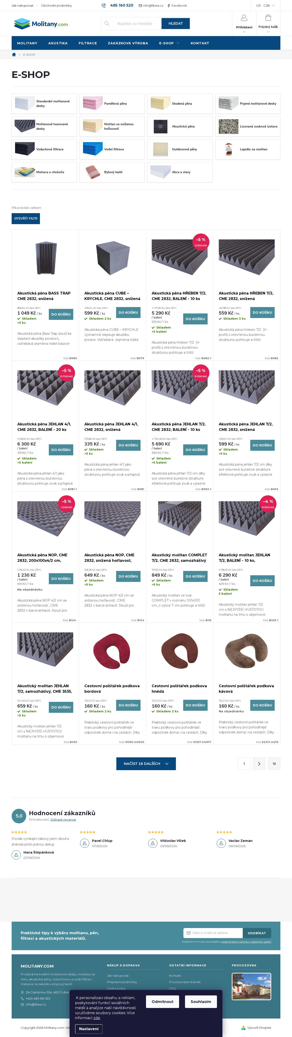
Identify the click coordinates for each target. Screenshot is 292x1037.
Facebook (179, 5)
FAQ (172, 988)
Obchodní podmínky (56, 5)
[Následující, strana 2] (259, 763)
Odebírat (257, 933)
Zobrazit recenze (63, 819)
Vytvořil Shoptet (259, 1027)
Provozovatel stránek (185, 982)
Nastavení (89, 1029)
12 (274, 763)
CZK (266, 5)
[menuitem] (27, 43)
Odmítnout (162, 1002)
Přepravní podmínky (122, 982)
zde (96, 1018)
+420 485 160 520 (38, 998)
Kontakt (175, 975)
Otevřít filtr (25, 218)
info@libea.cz (153, 5)
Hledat (176, 23)
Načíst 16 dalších (142, 763)
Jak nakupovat (22, 5)
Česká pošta (116, 988)
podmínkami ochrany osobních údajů (246, 941)
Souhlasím (201, 1002)
